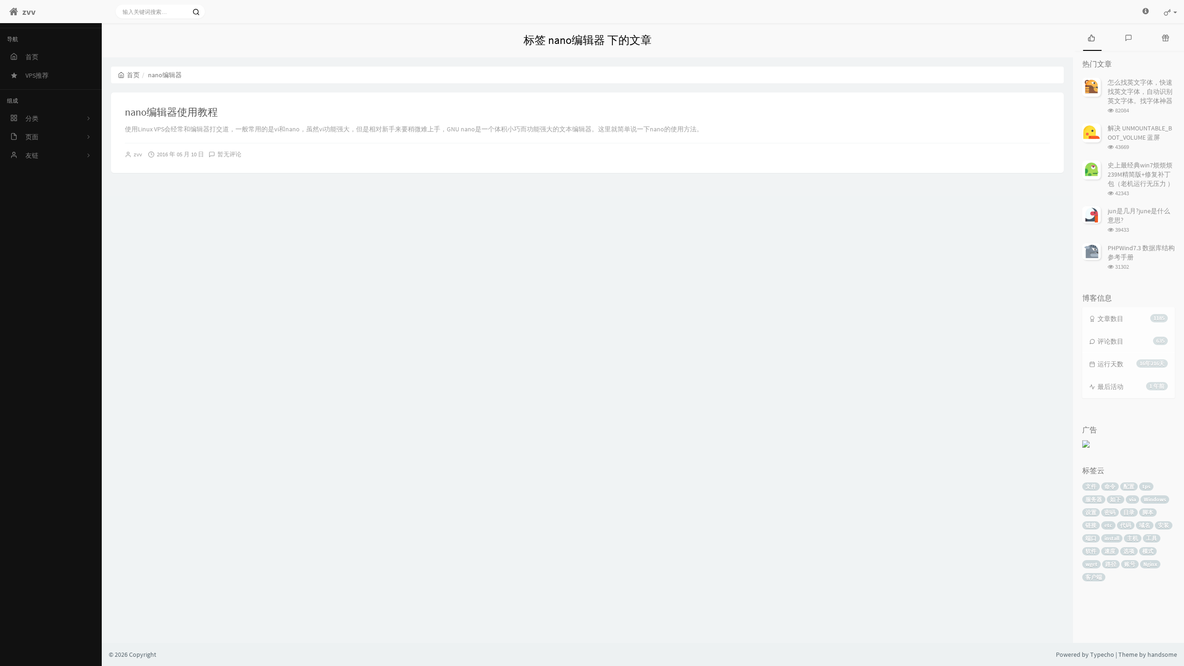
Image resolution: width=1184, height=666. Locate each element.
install (1111, 538)
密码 (1110, 512)
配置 (1129, 486)
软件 (1091, 551)
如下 (1115, 499)
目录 (1129, 512)
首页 (133, 75)
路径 (1110, 564)
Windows (1155, 499)
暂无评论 (229, 154)
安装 (1163, 525)
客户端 (1093, 577)
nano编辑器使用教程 (171, 111)
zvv (138, 154)
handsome (1162, 654)
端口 (1091, 538)
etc (1108, 525)
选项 (1129, 551)
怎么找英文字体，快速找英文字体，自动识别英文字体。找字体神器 (1140, 91)
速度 (1110, 551)
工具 (1151, 538)
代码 (1125, 525)
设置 (1091, 512)
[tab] (1091, 37)
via (1132, 499)
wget (1091, 564)
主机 (1132, 538)
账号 (1129, 564)
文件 (1091, 486)
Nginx (1150, 564)
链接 (1091, 525)
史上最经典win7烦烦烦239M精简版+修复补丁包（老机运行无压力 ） (1141, 174)
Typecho (1102, 654)
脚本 (1147, 512)
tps (1146, 486)
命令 (1110, 486)
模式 (1147, 551)
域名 (1144, 525)
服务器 (1093, 499)
